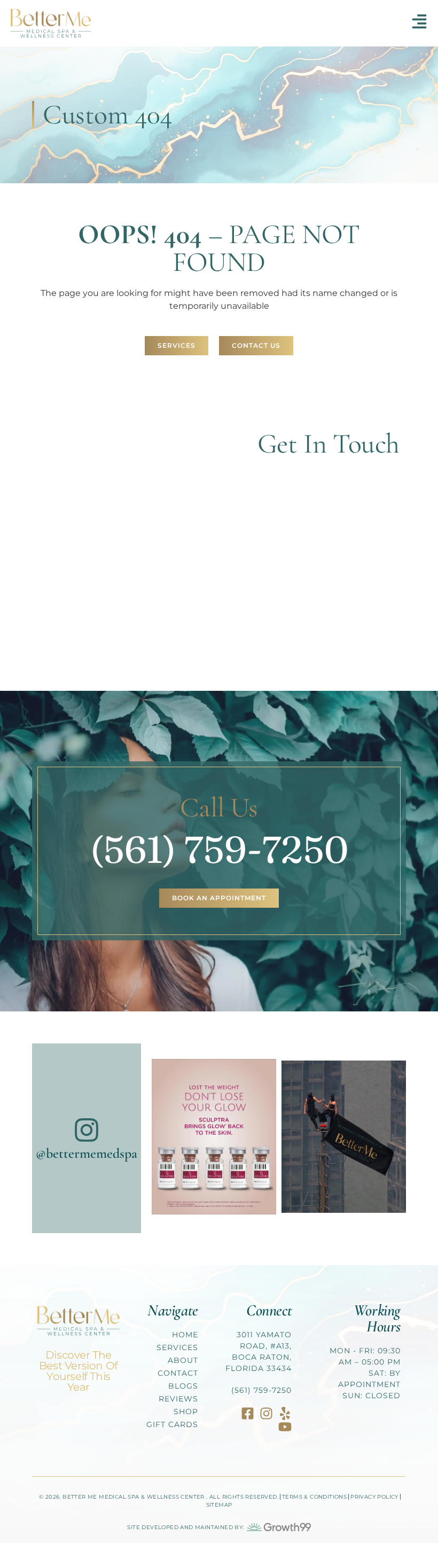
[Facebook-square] (247, 1413)
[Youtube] (285, 1426)
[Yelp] (285, 1413)
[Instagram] (266, 1413)
